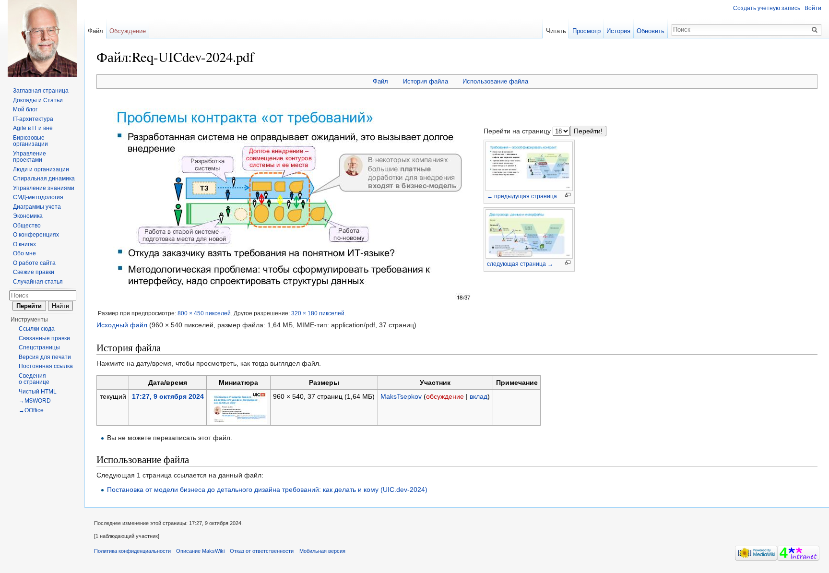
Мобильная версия (322, 551)
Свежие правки (33, 272)
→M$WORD (35, 400)
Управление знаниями (43, 188)
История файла (425, 81)
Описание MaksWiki (200, 551)
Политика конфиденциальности (132, 551)
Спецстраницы (39, 347)
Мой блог (25, 109)
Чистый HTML (38, 391)
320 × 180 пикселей (317, 313)
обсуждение (445, 396)
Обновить (650, 31)
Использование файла (495, 81)
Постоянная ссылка (46, 366)
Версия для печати (45, 357)
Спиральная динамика (44, 178)
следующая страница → (520, 264)
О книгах (24, 244)
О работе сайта (34, 263)
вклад (478, 396)
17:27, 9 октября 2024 (168, 396)
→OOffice (31, 410)
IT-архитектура (33, 119)
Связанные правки (44, 338)
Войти (813, 8)
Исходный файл (121, 325)
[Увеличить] (567, 195)
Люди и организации (41, 169)
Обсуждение (127, 31)
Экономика (28, 216)
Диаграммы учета (37, 206)
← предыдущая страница (522, 196)
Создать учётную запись (766, 8)
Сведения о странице (34, 379)
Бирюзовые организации (30, 141)
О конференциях (36, 234)
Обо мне (24, 253)
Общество (27, 225)
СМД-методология (38, 197)
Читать (556, 31)
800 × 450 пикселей (204, 313)
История (618, 31)
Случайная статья (38, 281)
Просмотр (586, 31)
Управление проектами (29, 157)
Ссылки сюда (37, 328)
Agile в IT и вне (33, 128)
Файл (380, 81)
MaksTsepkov (401, 396)
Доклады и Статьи (38, 100)
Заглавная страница (41, 90)
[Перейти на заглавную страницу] (42, 38)
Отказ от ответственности (262, 551)
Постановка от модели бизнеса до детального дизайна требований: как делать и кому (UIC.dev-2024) (267, 489)
